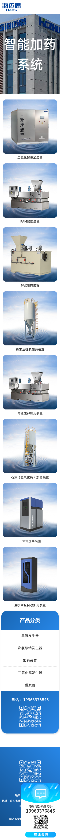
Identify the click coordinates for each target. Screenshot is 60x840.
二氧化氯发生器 (30, 672)
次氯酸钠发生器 (30, 648)
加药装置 (30, 660)
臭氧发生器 (30, 635)
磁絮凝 (30, 685)
